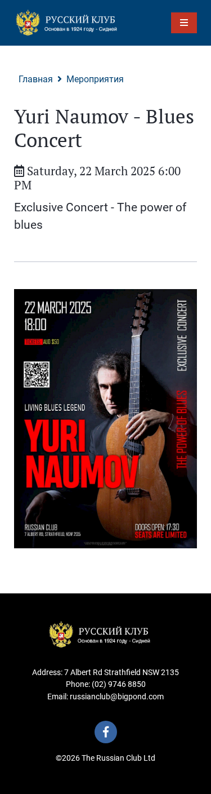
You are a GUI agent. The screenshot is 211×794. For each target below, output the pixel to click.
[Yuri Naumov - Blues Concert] (105, 418)
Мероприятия (95, 79)
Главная (36, 79)
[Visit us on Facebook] (106, 732)
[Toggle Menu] (184, 22)
